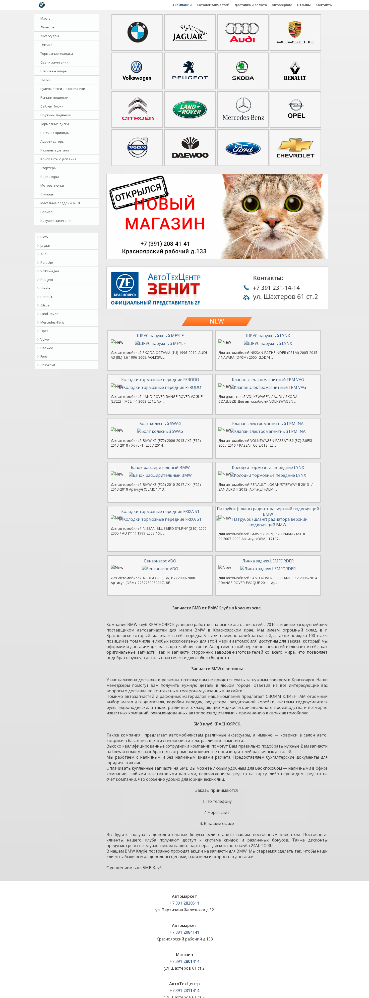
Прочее (46, 211)
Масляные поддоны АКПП (60, 203)
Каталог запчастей (213, 5)
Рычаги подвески (54, 97)
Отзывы (304, 5)
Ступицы (47, 194)
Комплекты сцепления (58, 159)
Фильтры (47, 27)
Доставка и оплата (250, 5)
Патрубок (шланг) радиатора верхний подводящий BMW (268, 511)
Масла (45, 18)
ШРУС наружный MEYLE (160, 335)
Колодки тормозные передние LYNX (268, 467)
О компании (181, 5)
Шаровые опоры (54, 71)
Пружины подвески (55, 115)
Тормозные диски (54, 124)
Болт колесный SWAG (160, 423)
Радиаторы (49, 176)
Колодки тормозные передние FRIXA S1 (160, 511)
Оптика (46, 44)
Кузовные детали (54, 150)
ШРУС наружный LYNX (268, 335)
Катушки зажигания (56, 220)
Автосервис (282, 5)
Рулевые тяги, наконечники (62, 88)
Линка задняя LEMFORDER (268, 561)
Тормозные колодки (56, 53)
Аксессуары (49, 36)
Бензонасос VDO (160, 561)
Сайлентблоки (52, 106)
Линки (45, 80)
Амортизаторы (52, 141)
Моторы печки (52, 185)
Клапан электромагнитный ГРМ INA (267, 423)
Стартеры (48, 168)
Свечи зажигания (54, 62)
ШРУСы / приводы (55, 132)
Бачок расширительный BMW (160, 467)
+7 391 (184, 903)
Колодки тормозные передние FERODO (160, 379)
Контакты (324, 5)
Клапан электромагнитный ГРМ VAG (268, 379)
